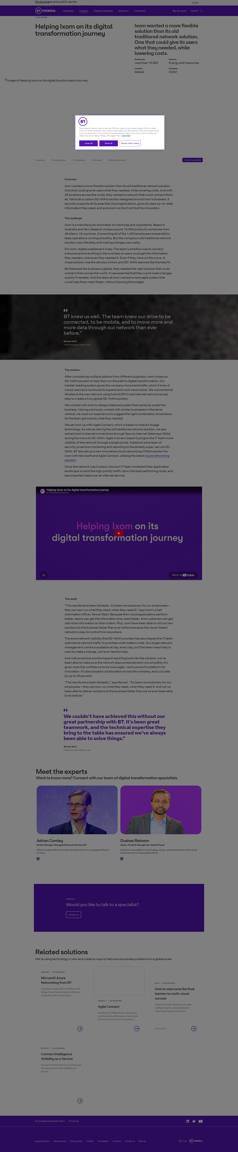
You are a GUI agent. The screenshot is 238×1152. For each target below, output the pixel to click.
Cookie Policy (126, 136)
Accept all (88, 143)
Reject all (108, 143)
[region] (120, 132)
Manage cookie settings (130, 143)
